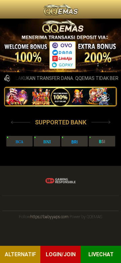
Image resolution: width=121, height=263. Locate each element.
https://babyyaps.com (49, 216)
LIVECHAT (101, 254)
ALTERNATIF (20, 254)
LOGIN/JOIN (61, 254)
